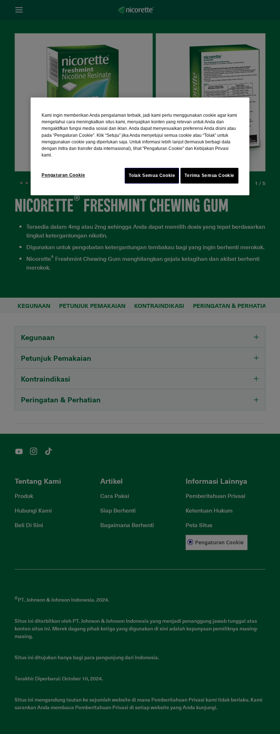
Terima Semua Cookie (209, 175)
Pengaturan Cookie (63, 175)
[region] (140, 146)
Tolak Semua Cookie (152, 175)
